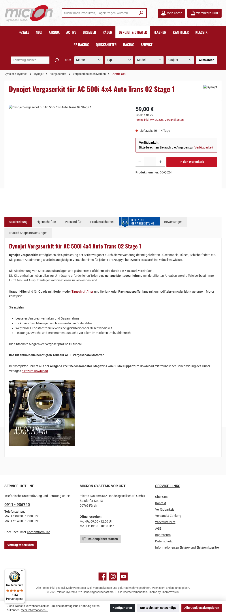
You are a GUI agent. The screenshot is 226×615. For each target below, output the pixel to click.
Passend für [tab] (73, 222)
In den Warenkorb (192, 162)
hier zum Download (35, 371)
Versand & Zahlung (168, 516)
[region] (67, 152)
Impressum (163, 535)
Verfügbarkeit (203, 147)
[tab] (18, 222)
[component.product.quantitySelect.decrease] (140, 162)
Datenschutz (164, 541)
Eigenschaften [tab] (46, 222)
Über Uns (161, 497)
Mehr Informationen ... (34, 610)
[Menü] (22, 571)
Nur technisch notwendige (158, 608)
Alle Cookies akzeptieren (201, 608)
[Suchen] (141, 13)
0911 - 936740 (17, 504)
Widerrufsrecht (165, 522)
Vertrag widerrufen (20, 545)
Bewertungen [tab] (173, 222)
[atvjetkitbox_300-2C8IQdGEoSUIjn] (67, 152)
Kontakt (160, 503)
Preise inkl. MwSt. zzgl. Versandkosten (160, 119)
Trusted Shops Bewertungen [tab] (28, 233)
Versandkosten (102, 587)
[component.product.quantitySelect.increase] (160, 162)
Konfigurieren (122, 608)
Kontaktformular (38, 532)
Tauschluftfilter (82, 291)
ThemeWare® (170, 592)
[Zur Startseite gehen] (28, 13)
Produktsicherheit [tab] (102, 222)
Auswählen (206, 60)
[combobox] (99, 13)
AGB (158, 528)
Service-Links (167, 486)
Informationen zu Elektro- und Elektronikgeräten (187, 547)
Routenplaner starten (102, 539)
